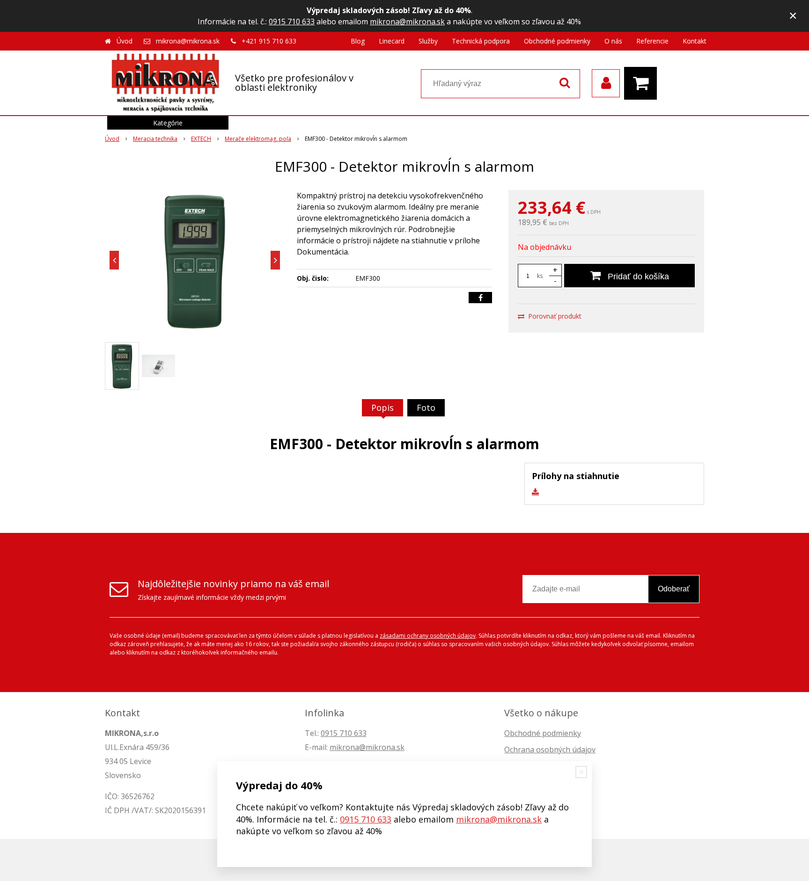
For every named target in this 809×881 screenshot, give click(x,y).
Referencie (652, 40)
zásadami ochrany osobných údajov (428, 636)
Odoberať (674, 589)
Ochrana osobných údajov (550, 749)
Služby (428, 40)
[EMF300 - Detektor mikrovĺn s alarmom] (195, 260)
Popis (382, 407)
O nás (613, 40)
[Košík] (643, 83)
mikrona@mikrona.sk (407, 21)
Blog (358, 40)
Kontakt (694, 40)
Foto (426, 407)
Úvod (124, 40)
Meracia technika (155, 139)
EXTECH (201, 139)
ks (540, 276)
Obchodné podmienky (557, 40)
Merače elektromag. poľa (258, 139)
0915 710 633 (292, 21)
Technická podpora (481, 40)
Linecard (391, 40)
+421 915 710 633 (269, 40)
